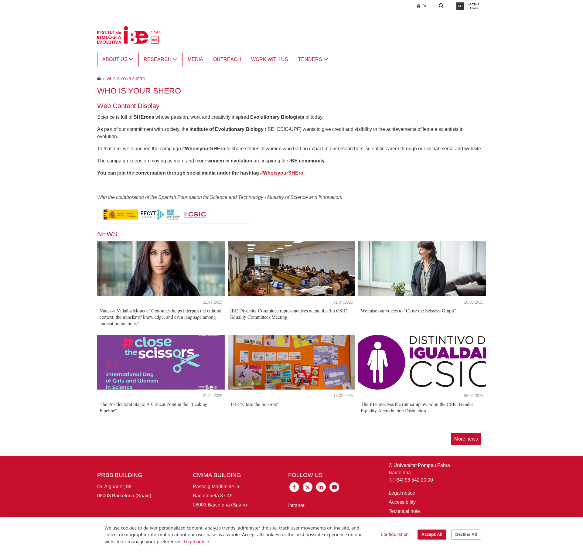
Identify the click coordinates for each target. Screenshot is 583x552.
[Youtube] (334, 486)
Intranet (296, 505)
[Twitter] (308, 486)
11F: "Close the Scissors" (254, 404)
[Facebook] (294, 486)
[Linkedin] (321, 486)
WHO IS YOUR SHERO (126, 79)
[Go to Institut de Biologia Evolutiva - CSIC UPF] (129, 34)
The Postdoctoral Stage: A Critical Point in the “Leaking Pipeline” (153, 407)
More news (466, 438)
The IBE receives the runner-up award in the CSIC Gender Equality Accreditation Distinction (417, 407)
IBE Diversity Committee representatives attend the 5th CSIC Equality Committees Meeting (288, 313)
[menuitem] (117, 59)
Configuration (395, 534)
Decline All (466, 534)
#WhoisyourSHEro (281, 172)
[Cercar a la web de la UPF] (441, 6)
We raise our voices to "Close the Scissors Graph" (408, 310)
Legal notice (402, 493)
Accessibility (402, 502)
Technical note (404, 511)
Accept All (431, 534)
